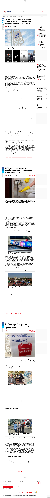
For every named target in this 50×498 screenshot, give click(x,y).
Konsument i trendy (11, 15)
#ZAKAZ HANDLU (7, 466)
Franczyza (40, 15)
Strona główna (4, 16)
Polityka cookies (32, 486)
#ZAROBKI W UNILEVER (29, 157)
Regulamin (19, 486)
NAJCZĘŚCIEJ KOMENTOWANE (41, 88)
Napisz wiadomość (33, 26)
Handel (4, 15)
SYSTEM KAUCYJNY (37, 13)
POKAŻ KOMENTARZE (20, 318)
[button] (34, 57)
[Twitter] (3, 22)
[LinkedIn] (37, 483)
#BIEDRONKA (15, 313)
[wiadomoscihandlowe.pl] (7, 11)
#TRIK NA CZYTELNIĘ (17, 466)
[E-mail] (3, 27)
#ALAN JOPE (10, 157)
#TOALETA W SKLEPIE (11, 313)
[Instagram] (41, 483)
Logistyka (30, 15)
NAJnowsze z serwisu (41, 23)
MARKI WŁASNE (25, 13)
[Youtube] (45, 483)
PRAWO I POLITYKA (31, 13)
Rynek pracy (24, 15)
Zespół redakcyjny (19, 483)
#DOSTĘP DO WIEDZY (23, 157)
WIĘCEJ (45, 15)
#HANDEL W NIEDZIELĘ (22, 466)
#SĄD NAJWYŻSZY (12, 466)
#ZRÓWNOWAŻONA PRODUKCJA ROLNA (16, 157)
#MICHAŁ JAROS (19, 313)
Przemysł (35, 15)
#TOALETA (7, 313)
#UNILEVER (7, 157)
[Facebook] (3, 18)
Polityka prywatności (25, 486)
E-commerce (18, 15)
